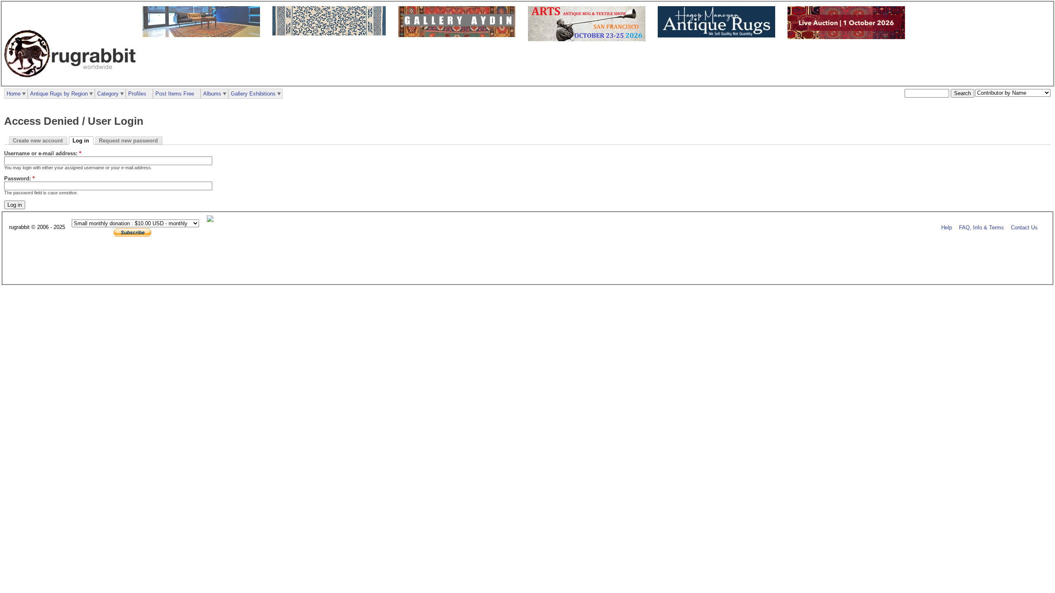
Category (108, 94)
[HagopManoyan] (718, 36)
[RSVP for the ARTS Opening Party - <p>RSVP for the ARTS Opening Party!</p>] (212, 220)
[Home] (72, 82)
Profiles (137, 94)
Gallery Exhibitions (253, 94)
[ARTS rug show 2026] (588, 39)
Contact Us (1024, 227)
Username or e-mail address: (42, 153)
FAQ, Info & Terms (981, 227)
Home (14, 94)
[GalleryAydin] (203, 35)
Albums (212, 94)
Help (946, 227)
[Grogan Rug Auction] (848, 37)
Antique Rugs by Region (59, 94)
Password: (19, 178)
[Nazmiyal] (331, 33)
